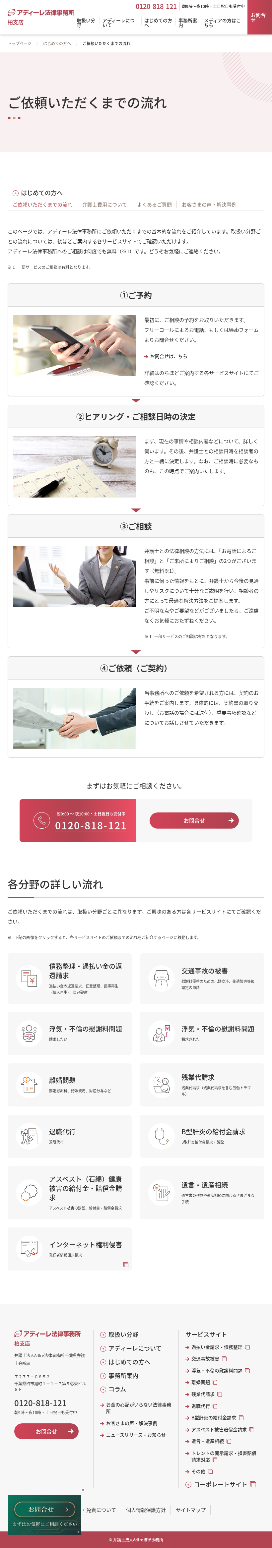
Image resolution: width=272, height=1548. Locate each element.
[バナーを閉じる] (82, 1490)
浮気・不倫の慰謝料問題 (216, 1370)
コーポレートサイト (220, 1484)
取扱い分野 (123, 1334)
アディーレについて (135, 1348)
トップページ (20, 43)
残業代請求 (203, 1394)
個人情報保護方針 (146, 1509)
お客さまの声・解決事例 (209, 204)
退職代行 (200, 1406)
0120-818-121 (156, 6)
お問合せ (258, 17)
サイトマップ (191, 1509)
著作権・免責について (91, 1509)
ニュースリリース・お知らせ (136, 1435)
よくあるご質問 (154, 204)
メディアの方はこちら (222, 23)
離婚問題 (200, 1382)
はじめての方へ (57, 43)
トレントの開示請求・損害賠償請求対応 (223, 1456)
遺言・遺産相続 (207, 1441)
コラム (117, 1389)
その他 (198, 1471)
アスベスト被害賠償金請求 (219, 1429)
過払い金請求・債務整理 (216, 1347)
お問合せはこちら (168, 356)
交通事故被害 (205, 1358)
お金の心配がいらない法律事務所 (138, 1407)
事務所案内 (123, 1375)
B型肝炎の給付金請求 (213, 1417)
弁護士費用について (104, 204)
